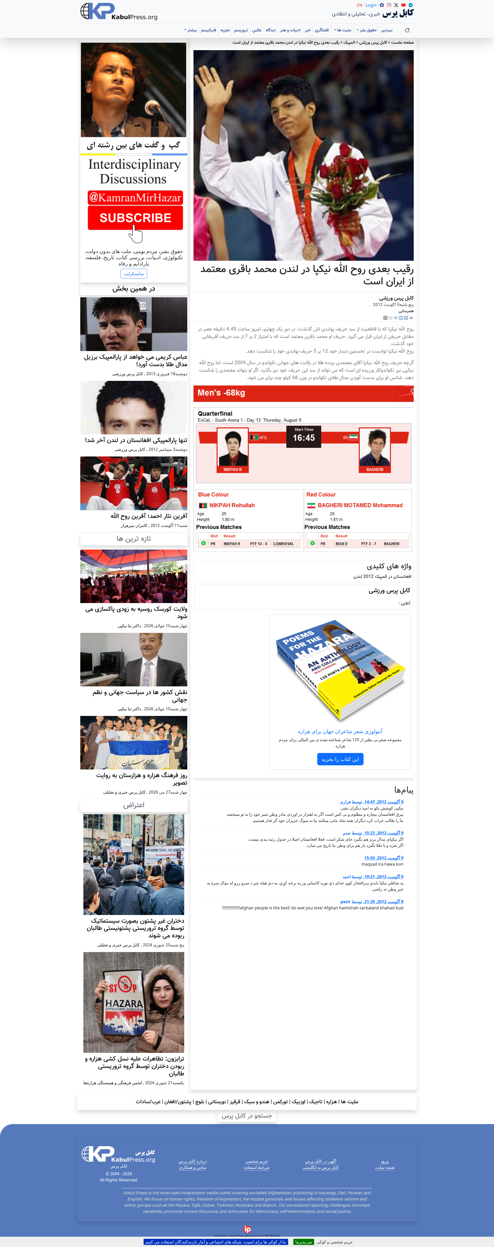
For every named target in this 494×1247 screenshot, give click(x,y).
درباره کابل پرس (193, 1161)
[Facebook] (406, 318)
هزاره (331, 1102)
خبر (308, 30)
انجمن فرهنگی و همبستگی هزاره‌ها (112, 1082)
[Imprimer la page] (396, 318)
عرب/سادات (148, 1102)
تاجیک (315, 1102)
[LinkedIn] (401, 318)
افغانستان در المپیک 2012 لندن (382, 576)
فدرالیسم (208, 30)
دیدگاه (271, 30)
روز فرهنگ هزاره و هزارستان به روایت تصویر (141, 779)
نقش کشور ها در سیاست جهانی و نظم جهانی (140, 696)
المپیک (349, 43)
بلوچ (199, 1102)
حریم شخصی (256, 1161)
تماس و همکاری (192, 1167)
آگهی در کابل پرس (320, 1161)
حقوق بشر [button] (368, 30)
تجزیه (225, 30)
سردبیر (386, 30)
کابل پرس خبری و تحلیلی (124, 792)
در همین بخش (133, 288)
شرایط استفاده (256, 1167)
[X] (385, 318)
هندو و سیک (256, 1102)
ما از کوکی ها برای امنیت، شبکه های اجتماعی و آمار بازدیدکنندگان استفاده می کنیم (216, 1242)
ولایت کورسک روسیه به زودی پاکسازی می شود (136, 613)
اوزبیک (298, 1102)
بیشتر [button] (191, 30)
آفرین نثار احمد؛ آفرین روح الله (149, 516)
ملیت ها (349, 1102)
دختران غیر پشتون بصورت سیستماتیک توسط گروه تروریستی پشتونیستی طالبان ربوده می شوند (135, 928)
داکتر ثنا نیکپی (129, 626)
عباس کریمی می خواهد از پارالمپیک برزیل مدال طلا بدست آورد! (135, 361)
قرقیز (235, 1102)
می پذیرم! (303, 1242)
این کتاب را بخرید (340, 759)
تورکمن (280, 1102)
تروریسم (241, 30)
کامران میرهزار (134, 525)
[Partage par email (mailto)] (411, 318)
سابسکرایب (134, 273)
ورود (385, 1161)
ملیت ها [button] (343, 30)
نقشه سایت (385, 1167)
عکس (256, 30)
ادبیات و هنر (290, 30)
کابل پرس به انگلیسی (321, 1167)
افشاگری (322, 30)
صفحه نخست (402, 43)
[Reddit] (391, 318)
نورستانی (217, 1102)
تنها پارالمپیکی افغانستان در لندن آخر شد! (136, 440)
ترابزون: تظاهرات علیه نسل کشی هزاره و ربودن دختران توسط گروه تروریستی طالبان (134, 1066)
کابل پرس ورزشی (373, 43)
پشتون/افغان (177, 1102)
